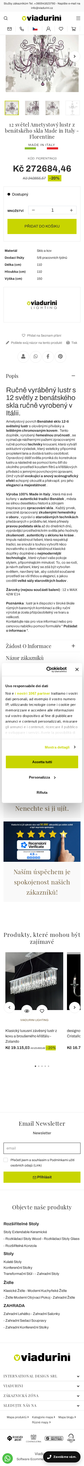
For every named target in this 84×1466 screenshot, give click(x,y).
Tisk (74, 343)
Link (38, 1165)
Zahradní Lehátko (17, 1314)
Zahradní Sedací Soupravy (25, 1320)
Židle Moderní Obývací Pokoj (27, 1297)
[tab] (42, 376)
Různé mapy (40, 1422)
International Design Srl (30, 1376)
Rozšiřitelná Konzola (21, 1246)
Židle (9, 1282)
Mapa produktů (17, 1417)
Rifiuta (42, 792)
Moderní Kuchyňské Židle (47, 1291)
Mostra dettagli (57, 747)
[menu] (78, 18)
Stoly (9, 1253)
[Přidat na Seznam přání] (42, 1010)
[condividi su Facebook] (48, 357)
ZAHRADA (14, 1305)
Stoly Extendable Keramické (25, 1232)
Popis (12, 375)
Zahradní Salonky (46, 1314)
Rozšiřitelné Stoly (21, 1223)
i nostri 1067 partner (32, 693)
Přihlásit (44, 1177)
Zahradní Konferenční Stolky (27, 1327)
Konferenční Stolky (18, 1267)
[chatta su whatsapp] (7, 1458)
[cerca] (6, 18)
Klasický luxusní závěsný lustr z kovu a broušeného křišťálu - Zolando (31, 1036)
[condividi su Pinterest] (60, 357)
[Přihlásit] (48, 28)
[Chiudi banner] (77, 669)
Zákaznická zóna (21, 1395)
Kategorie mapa (43, 1417)
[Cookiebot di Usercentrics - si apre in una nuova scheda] (49, 669)
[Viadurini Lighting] (42, 304)
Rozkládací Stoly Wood (23, 1239)
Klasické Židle (14, 1291)
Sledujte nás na (20, 1405)
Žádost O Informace (28, 645)
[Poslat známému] (23, 357)
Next (74, 56)
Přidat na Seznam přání (43, 335)
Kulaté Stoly (13, 1262)
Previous (9, 56)
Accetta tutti (42, 762)
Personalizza (39, 777)
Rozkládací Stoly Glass (62, 1239)
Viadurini (13, 1385)
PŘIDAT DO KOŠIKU (42, 226)
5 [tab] (52, 1069)
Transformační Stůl (18, 1274)
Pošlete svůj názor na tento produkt (36, 343)
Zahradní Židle (64, 1297)
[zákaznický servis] (22, 28)
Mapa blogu (66, 1417)
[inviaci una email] (9, 28)
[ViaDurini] (41, 17)
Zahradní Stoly (48, 1274)
